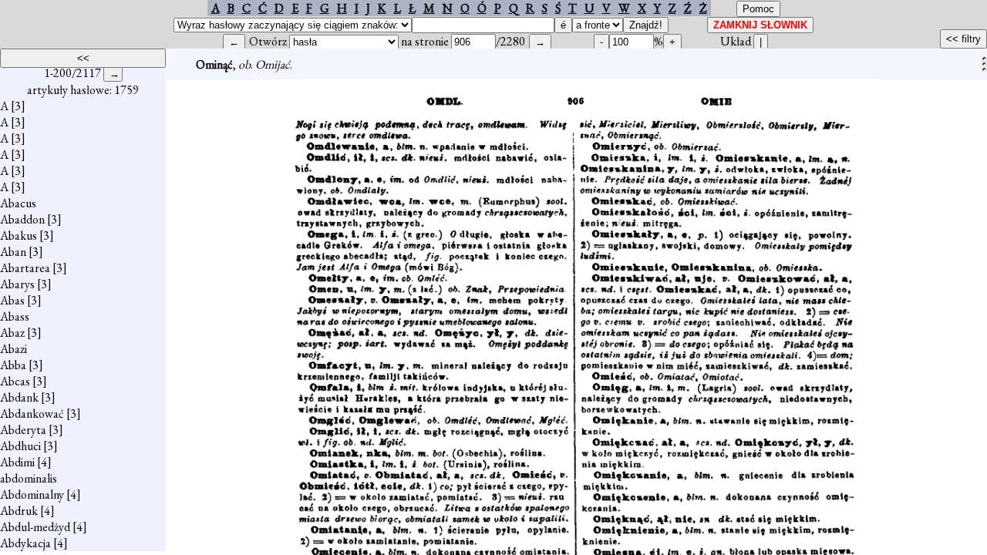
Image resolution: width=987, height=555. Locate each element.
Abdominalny (32, 494)
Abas (12, 300)
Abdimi (17, 462)
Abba (13, 365)
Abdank (19, 397)
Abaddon (22, 219)
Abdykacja (25, 543)
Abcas (15, 381)
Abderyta (23, 430)
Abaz (12, 333)
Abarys (17, 284)
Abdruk (19, 511)
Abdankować (32, 413)
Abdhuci (20, 446)
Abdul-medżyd (35, 527)
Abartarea (25, 268)
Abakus (18, 235)
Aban (13, 252)
